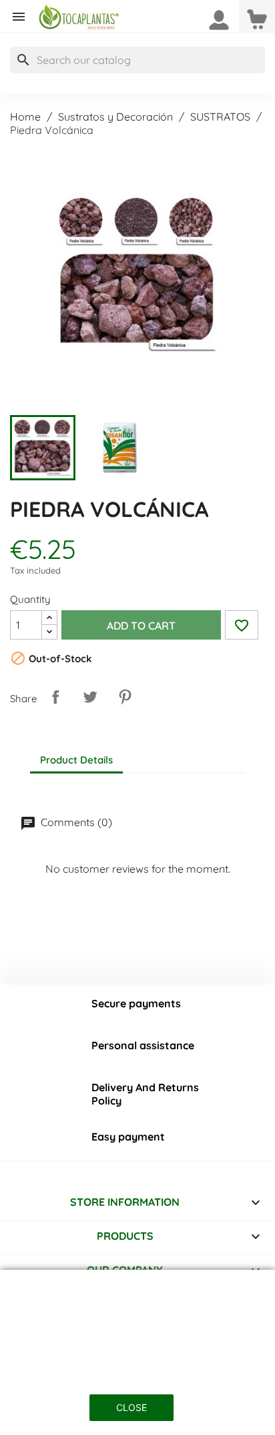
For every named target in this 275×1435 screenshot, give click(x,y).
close (131, 1407)
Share (55, 697)
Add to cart (141, 625)
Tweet (90, 697)
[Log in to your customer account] (219, 18)
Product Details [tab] (76, 759)
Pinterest (124, 697)
